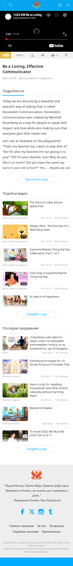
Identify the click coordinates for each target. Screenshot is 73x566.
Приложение (51, 531)
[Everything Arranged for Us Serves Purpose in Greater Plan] (15, 367)
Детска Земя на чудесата (35, 78)
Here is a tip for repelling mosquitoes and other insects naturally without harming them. (49, 390)
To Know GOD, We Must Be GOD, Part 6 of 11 (47, 433)
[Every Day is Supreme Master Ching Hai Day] (15, 279)
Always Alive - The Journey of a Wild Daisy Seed (49, 227)
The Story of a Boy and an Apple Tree (46, 204)
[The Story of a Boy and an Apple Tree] (15, 208)
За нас (41, 526)
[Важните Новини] (15, 414)
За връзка (57, 526)
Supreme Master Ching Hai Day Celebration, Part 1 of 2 (50, 251)
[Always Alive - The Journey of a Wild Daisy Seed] (15, 232)
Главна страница (21, 526)
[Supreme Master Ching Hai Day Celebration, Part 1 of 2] (15, 255)
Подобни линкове (26, 531)
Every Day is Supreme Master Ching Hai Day (48, 275)
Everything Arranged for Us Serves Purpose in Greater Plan (50, 362)
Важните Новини (41, 408)
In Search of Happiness (44, 296)
